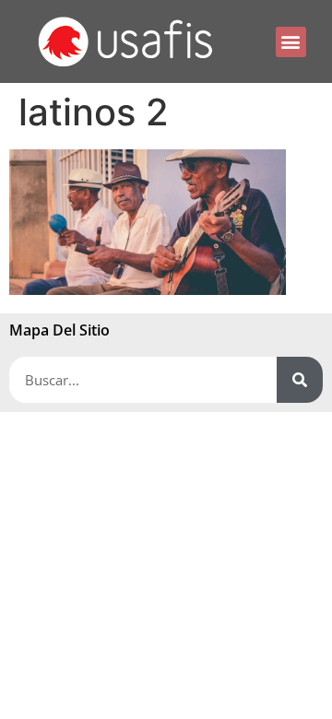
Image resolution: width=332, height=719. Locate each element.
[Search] (300, 380)
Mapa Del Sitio (59, 330)
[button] (291, 42)
